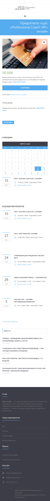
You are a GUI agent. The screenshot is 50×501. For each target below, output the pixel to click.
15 (38, 159)
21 (31, 163)
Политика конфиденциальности (27, 495)
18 (12, 163)
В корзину (25, 88)
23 (44, 163)
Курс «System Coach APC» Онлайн (28, 178)
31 (31, 150)
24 (5, 168)
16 (44, 159)
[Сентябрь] (45, 144)
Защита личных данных (11, 460)
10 (5, 159)
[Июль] (4, 144)
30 (25, 150)
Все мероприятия (8, 440)
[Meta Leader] (25, 8)
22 (38, 163)
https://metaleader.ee (14, 473)
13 (25, 159)
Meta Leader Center (24, 185)
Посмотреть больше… (10, 321)
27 (5, 150)
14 (31, 159)
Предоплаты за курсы (19, 94)
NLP (3, 426)
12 (18, 159)
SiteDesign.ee (20, 497)
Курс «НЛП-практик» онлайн (25, 234)
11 (12, 159)
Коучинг (5, 431)
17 (5, 163)
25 (12, 168)
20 (25, 163)
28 (12, 150)
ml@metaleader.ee (13, 478)
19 (18, 163)
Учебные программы (10, 455)
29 (18, 150)
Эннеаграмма (7, 436)
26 (18, 168)
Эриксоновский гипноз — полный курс (30, 277)
